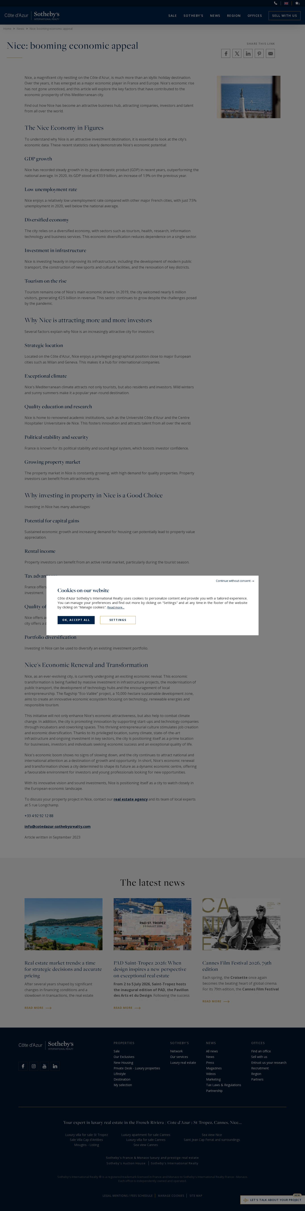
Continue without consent (233, 581)
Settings (117, 620)
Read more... (115, 607)
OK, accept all (76, 620)
